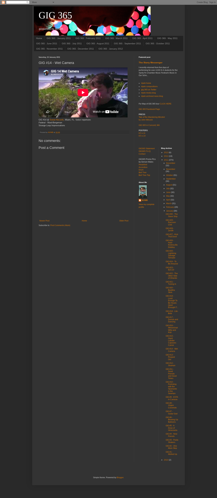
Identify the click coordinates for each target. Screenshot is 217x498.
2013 (166, 152)
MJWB (145, 200)
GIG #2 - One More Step (171, 447)
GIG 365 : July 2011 (72, 43)
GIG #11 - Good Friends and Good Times (171, 373)
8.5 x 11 (142, 133)
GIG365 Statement (147, 148)
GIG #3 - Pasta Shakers (172, 441)
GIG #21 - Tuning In (171, 283)
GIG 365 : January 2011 (59, 38)
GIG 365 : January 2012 (110, 48)
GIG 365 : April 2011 (142, 38)
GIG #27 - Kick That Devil (172, 235)
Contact (142, 154)
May (168, 196)
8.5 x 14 (142, 136)
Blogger (120, 477)
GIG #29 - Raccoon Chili (171, 222)
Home (39, 38)
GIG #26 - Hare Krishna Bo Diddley (172, 243)
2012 (166, 156)
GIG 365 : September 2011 (127, 43)
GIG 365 (55, 15)
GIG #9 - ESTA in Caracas (172, 398)
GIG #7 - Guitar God (171, 412)
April (168, 200)
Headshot (143, 164)
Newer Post (44, 221)
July (168, 188)
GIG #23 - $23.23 (170, 268)
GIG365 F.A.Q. (145, 151)
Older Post (123, 221)
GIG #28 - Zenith (170, 229)
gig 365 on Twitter (148, 90)
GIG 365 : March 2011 (116, 38)
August (169, 185)
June (168, 192)
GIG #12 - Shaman (170, 364)
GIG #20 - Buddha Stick (170, 290)
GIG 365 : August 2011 (97, 43)
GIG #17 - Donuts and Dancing (172, 319)
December (170, 163)
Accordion (143, 167)
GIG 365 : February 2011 (88, 38)
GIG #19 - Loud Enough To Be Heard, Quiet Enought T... (172, 302)
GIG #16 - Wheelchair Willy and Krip (172, 328)
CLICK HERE (165, 104)
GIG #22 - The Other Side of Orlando (172, 275)
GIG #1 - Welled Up (171, 453)
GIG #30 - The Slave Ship (172, 215)
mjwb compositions (149, 86)
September (171, 179)
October (169, 175)
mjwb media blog (148, 93)
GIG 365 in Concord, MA (149, 125)
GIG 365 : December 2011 (80, 48)
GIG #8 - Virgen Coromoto (171, 405)
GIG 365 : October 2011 (158, 43)
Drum (141, 170)
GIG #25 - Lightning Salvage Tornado (171, 254)
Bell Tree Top (144, 175)
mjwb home (146, 83)
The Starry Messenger (150, 62)
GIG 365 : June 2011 (46, 43)
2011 (166, 160)
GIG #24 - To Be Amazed (172, 262)
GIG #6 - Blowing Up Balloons (172, 419)
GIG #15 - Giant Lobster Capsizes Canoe (171, 340)
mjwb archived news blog (152, 96)
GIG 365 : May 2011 (167, 38)
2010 (166, 460)
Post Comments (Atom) (60, 225)
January (170, 211)
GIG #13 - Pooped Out (170, 357)
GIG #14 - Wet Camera (172, 350)
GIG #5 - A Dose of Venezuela (171, 428)
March (169, 203)
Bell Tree (142, 172)
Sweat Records (57, 120)
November (170, 169)
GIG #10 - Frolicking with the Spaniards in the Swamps (171, 388)
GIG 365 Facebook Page (149, 109)
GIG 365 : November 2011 (49, 48)
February (170, 207)
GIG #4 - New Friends (171, 435)
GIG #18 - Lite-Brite (172, 312)
